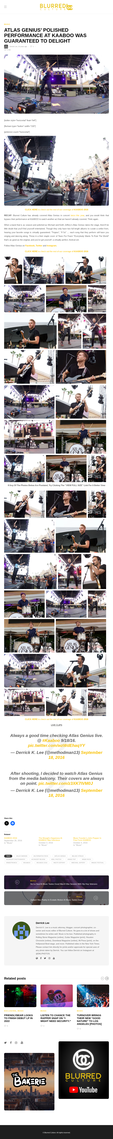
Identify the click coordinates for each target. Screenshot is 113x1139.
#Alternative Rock (41, 856)
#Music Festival (98, 862)
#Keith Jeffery (59, 862)
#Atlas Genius (60, 856)
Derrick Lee (13, 46)
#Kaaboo (51, 740)
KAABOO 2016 (10, 838)
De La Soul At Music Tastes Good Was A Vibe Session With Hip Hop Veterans (63, 884)
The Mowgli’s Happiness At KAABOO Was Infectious (50, 839)
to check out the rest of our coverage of (56, 209)
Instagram (51, 245)
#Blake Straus (78, 856)
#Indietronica (11, 862)
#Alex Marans (21, 856)
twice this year (77, 215)
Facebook (30, 245)
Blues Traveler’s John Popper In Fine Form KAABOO (87, 839)
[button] (56, 171)
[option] (20, 1005)
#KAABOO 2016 (42, 862)
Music (7, 24)
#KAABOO (26, 862)
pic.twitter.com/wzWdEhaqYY (56, 745)
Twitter (39, 245)
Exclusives (10, 1011)
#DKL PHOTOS (56, 859)
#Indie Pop (72, 859)
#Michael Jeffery (78, 862)
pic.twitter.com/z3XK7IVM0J (65, 783)
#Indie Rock (86, 859)
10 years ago (22, 46)
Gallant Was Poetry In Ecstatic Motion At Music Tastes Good (57, 900)
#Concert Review (38, 859)
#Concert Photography (15, 859)
